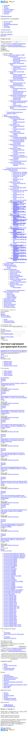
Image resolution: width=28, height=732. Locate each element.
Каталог (7, 350)
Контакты (6, 13)
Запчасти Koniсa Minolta (19, 109)
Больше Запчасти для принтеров (16, 290)
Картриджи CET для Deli (19, 200)
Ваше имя (3, 35)
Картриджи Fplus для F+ (19, 223)
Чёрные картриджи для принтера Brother (19, 75)
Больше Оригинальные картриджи (17, 168)
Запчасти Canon (14, 283)
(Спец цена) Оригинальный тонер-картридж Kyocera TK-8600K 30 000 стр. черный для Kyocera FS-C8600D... (12, 525)
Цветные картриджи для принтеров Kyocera (19, 92)
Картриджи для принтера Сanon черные (20, 66)
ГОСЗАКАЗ (7, 12)
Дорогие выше (8, 364)
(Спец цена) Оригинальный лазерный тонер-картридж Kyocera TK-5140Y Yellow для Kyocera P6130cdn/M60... (13, 497)
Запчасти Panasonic (15, 275)
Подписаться (23, 646)
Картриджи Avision (15, 182)
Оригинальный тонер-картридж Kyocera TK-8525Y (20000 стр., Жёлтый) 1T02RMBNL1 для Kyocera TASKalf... (13, 426)
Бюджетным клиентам (10, 679)
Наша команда (7, 686)
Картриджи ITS (14, 258)
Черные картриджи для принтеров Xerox (19, 83)
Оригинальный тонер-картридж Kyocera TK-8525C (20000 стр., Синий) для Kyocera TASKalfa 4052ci (14, 397)
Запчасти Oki (13, 273)
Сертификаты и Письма (10, 699)
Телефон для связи (5, 38)
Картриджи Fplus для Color (20, 219)
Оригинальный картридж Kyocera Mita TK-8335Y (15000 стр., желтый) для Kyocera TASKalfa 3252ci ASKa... (14, 483)
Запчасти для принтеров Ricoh (18, 281)
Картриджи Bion (14, 186)
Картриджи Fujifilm (15, 131)
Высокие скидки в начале (10, 365)
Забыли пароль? (9, 333)
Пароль (3, 333)
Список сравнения (9, 321)
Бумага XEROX (11, 295)
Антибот (3, 47)
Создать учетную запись (7, 336)
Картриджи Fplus (14, 215)
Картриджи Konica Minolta (17, 140)
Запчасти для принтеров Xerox (18, 279)
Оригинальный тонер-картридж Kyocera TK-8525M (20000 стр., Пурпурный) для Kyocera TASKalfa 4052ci (13, 412)
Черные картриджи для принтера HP (19, 58)
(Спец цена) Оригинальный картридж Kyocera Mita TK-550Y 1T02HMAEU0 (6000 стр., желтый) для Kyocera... (14, 468)
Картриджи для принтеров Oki (18, 95)
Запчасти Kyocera (17, 94)
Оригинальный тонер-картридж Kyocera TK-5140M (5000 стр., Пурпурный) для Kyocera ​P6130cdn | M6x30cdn (13, 440)
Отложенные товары (9, 322)
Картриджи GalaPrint (15, 232)
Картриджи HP (14, 56)
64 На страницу (8, 373)
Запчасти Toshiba (14, 277)
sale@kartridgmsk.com (9, 706)
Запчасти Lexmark (15, 270)
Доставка (6, 8)
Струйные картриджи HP (20, 138)
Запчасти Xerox (17, 280)
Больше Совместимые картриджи (16, 262)
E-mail (2, 332)
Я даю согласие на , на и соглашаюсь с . (13, 45)
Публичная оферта (9, 676)
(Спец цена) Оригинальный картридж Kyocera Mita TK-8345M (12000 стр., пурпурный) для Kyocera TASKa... (13, 539)
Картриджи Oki (14, 159)
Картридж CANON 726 (10, 638)
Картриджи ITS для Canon (20, 259)
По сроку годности (12, 266)
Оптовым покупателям (10, 698)
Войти (2, 330)
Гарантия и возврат (9, 9)
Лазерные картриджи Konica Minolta (18, 142)
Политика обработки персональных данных (15, 684)
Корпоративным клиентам (11, 677)
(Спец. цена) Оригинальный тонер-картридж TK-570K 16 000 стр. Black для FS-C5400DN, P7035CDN (14, 511)
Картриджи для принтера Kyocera (13, 351)
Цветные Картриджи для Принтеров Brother (19, 78)
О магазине (7, 5)
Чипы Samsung (17, 287)
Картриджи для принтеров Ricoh (18, 101)
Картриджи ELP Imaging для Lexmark (19, 215)
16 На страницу (8, 371)
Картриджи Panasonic (15, 162)
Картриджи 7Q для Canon (20, 173)
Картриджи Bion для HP (19, 187)
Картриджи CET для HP (19, 207)
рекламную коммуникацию (14, 45)
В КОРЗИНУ (4, 389)
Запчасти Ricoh (17, 105)
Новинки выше (8, 361)
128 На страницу (8, 375)
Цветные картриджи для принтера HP (19, 61)
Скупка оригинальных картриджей (13, 682)
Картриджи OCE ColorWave (17, 155)
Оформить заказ (5, 315)
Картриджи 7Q (14, 170)
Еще (11, 200)
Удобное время (4, 42)
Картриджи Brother (15, 117)
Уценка (9, 268)
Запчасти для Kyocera (15, 272)
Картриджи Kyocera (15, 144)
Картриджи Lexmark (15, 148)
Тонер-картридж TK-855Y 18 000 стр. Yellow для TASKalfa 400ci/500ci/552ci (13, 384)
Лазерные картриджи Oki (20, 161)
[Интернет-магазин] (6, 16)
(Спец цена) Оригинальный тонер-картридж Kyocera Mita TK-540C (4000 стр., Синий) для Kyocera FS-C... (13, 454)
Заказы (5, 319)
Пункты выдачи (8, 10)
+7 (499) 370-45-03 (5, 29)
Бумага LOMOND (11, 297)
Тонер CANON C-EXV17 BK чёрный (14, 634)
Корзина (3, 314)
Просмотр (3, 379)
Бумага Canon (10, 294)
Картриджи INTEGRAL (16, 245)
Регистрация (7, 330)
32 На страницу (8, 372)
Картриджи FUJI (14, 228)
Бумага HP (10, 293)
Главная (3, 350)
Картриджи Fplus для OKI (20, 237)
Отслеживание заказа (6, 326)
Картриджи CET (14, 189)
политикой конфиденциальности (17, 46)
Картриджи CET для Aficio (20, 190)
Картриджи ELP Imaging (16, 202)
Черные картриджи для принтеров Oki (19, 97)
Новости (6, 683)
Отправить (3, 49)
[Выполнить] (1, 328)
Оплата (6, 6)
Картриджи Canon (15, 124)
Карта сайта (7, 687)
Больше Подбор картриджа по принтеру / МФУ (15, 112)
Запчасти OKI (16, 99)
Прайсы (6, 697)
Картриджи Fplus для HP (19, 227)
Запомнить (5, 340)
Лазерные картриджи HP (19, 137)
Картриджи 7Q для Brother (20, 172)
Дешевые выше (8, 362)
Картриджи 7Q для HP (19, 175)
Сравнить (3, 380)
